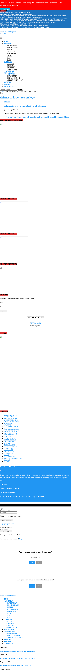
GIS (8, 58)
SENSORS (10, 68)
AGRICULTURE (12, 52)
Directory (7, 84)
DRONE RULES (10, 435)
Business (8, 423)
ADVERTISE (7, 82)
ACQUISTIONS (10, 415)
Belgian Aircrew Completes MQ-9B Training (25, 106)
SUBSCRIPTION (9, 74)
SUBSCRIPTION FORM (15, 80)
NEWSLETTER (12, 76)
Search (20, 89)
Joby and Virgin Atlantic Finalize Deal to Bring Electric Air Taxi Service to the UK (24, 25)
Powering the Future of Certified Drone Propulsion (15, 12)
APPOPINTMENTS (11, 421)
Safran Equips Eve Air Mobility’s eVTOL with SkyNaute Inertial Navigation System (24, 27)
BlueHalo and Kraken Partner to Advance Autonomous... (18, 651)
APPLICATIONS (12, 70)
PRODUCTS (8, 62)
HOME (6, 42)
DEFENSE (10, 50)
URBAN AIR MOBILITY (13, 458)
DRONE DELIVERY (13, 48)
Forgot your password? (6, 524)
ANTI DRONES (9, 72)
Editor (7, 110)
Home (2, 91)
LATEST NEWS (12, 46)
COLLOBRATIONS (11, 426)
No (39, 562)
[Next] (7, 11)
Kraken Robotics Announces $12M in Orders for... (16, 665)
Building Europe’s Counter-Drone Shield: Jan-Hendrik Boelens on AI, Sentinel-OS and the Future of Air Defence (33, 15)
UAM (6, 455)
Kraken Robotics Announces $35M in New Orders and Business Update (21, 17)
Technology (8, 453)
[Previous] (6, 11)
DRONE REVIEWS (11, 433)
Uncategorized (9, 456)
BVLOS (7, 425)
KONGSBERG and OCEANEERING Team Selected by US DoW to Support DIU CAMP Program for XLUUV (33, 19)
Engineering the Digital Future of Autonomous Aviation (16, 14)
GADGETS (10, 64)
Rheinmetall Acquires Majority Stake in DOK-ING (15, 24)
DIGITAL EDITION (13, 78)
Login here (22, 539)
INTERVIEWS (11, 54)
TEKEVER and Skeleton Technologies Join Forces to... (17, 658)
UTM (7, 460)
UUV (9, 60)
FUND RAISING (10, 440)
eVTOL (9, 56)
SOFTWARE (11, 66)
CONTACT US (8, 86)
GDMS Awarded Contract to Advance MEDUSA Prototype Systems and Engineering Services (27, 22)
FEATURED (9, 438)
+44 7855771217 (5, 9)
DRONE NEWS (8, 44)
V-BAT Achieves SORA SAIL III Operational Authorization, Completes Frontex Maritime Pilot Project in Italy (32, 20)
